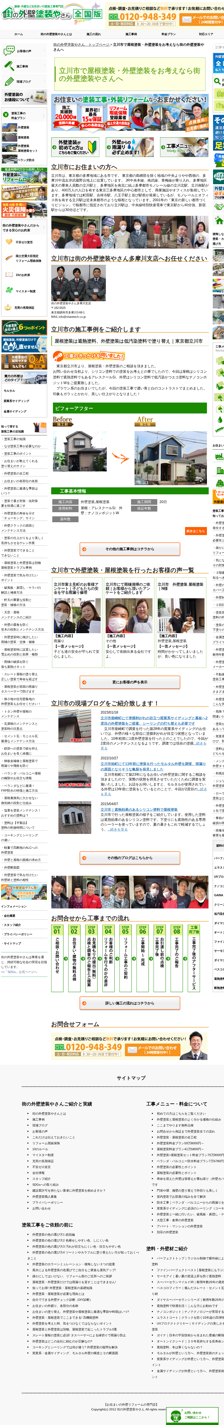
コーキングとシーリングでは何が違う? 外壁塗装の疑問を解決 (75, 1347)
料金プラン (169, 34)
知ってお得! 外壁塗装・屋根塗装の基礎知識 (62, 1288)
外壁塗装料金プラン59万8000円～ (180, 1143)
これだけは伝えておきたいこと (53, 1137)
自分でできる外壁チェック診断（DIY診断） (62, 1299)
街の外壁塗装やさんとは (56, 34)
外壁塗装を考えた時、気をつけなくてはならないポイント (72, 1323)
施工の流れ (94, 34)
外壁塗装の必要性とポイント (177, 1167)
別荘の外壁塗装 (167, 1232)
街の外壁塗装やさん (131, 1409)
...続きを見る (118, 829)
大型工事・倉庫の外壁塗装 (175, 1220)
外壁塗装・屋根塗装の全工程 (177, 1137)
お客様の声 (40, 1131)
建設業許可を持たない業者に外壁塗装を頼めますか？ (69, 1190)
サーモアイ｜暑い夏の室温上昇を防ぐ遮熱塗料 (189, 1276)
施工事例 (131, 34)
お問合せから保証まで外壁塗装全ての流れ (186, 1131)
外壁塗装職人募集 (44, 1196)
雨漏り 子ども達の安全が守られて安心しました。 (76, 620)
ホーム (18, 34)
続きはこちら (196, 531)
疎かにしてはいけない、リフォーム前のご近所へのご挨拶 (72, 1276)
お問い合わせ (41, 1208)
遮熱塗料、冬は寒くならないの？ (180, 1347)
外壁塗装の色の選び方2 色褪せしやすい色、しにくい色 (70, 1240)
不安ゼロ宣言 (41, 1167)
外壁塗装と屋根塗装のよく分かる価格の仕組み (189, 1119)
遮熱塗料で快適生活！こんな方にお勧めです (187, 1306)
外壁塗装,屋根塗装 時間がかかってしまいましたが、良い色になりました (180, 620)
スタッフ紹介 (41, 1178)
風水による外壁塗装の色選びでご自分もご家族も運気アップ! (74, 1270)
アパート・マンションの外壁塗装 (180, 1226)
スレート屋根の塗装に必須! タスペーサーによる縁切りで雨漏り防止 (79, 1335)
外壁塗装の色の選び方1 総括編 (53, 1234)
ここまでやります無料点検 (175, 1125)
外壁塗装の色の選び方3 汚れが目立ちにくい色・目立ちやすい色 (76, 1246)
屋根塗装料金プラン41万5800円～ (180, 1149)
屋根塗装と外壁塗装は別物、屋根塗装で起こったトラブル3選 (74, 1329)
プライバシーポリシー (47, 1202)
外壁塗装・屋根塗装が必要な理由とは (58, 1294)
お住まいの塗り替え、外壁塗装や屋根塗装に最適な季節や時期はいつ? (80, 1311)
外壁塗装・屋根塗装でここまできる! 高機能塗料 (65, 1317)
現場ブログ (40, 1125)
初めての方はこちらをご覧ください (181, 1113)
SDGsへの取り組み (45, 1184)
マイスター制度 (43, 1155)
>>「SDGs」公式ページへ (19, 972)
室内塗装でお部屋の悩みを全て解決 (181, 1196)
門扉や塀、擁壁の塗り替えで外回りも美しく (187, 1190)
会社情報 (38, 1173)
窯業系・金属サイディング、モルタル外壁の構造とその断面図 (75, 1353)
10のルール (40, 1149)
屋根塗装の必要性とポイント (177, 1173)
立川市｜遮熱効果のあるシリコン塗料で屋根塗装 (139, 809)
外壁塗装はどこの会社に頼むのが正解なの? (62, 1341)
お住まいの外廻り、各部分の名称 (55, 1306)
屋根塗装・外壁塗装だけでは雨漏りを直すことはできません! (74, 1282)
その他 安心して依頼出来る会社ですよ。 (128, 620)
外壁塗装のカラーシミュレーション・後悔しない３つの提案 (73, 1264)
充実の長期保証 (43, 1161)
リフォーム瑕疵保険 (46, 1143)
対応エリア (206, 34)
